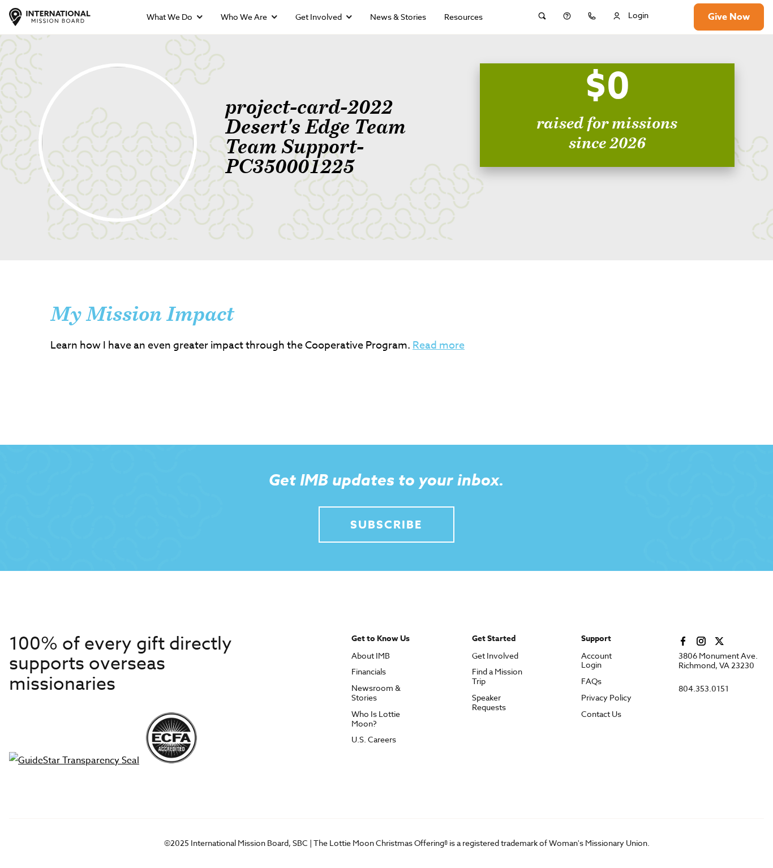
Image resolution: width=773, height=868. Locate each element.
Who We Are (244, 16)
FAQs (591, 681)
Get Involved (318, 16)
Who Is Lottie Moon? (375, 719)
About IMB (370, 656)
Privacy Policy (606, 698)
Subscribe (386, 524)
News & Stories (398, 16)
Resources (463, 16)
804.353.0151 (703, 689)
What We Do (169, 16)
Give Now (729, 17)
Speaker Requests (489, 702)
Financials (368, 672)
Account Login (596, 661)
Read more (439, 345)
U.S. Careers (373, 740)
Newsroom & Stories (376, 693)
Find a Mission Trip (497, 676)
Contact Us (601, 714)
